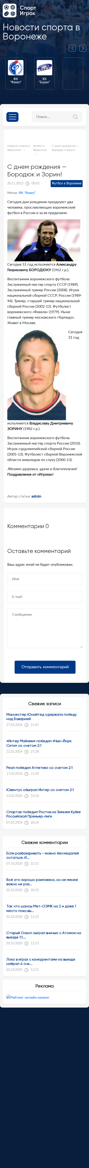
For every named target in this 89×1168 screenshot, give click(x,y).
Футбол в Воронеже (66, 183)
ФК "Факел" (27, 193)
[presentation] (74, 48)
